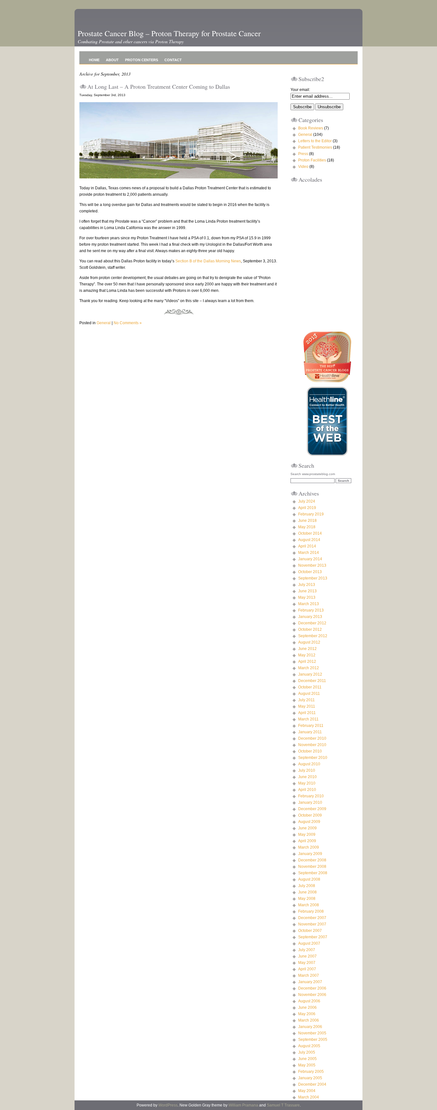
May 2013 (306, 597)
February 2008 (311, 911)
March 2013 (308, 604)
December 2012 (312, 623)
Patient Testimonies (315, 147)
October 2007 (310, 930)
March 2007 (308, 975)
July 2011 (306, 700)
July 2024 (306, 501)
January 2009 (310, 853)
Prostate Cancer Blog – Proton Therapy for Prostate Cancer (169, 33)
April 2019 (307, 508)
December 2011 (312, 680)
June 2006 (307, 1007)
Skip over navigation (95, 25)
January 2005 (310, 1078)
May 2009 (306, 834)
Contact (173, 60)
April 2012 (307, 661)
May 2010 (306, 783)
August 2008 (309, 879)
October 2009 (310, 815)
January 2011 (310, 732)
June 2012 (307, 648)
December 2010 (312, 738)
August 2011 (309, 693)
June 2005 (307, 1059)
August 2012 (309, 642)
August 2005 (309, 1046)
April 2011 (307, 713)
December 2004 (312, 1084)
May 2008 (306, 898)
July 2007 (306, 950)
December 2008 (312, 860)
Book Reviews (310, 128)
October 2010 (310, 751)
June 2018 (307, 520)
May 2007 (306, 962)
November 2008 (312, 866)
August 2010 (309, 764)
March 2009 (308, 847)
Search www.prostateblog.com (312, 474)
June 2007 (307, 956)
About (112, 60)
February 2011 (310, 725)
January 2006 (310, 1026)
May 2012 (306, 655)
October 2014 (310, 533)
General (104, 323)
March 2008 (308, 905)
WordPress (168, 1105)
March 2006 (308, 1020)
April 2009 (307, 841)
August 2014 (309, 540)
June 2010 (307, 777)
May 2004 (306, 1091)
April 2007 (307, 969)
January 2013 (310, 616)
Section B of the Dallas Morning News (208, 261)
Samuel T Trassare (283, 1105)
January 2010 (310, 802)
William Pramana (243, 1105)
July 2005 (306, 1052)
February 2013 (311, 610)
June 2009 (307, 828)
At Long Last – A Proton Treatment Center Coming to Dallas (158, 86)
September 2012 (312, 636)
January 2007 (310, 982)
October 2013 (310, 572)
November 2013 (312, 565)
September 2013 (312, 578)
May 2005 (306, 1065)
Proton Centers (141, 60)
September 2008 (312, 873)
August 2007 (309, 943)
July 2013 (306, 584)
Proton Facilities (312, 160)
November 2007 (312, 924)
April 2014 (307, 546)
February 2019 (311, 514)
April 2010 (307, 789)
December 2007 (312, 918)
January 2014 (310, 559)
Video (303, 166)
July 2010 (306, 770)
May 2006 (306, 1014)
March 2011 (308, 719)
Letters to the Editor (315, 141)
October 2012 (310, 629)
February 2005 (311, 1071)
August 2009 (309, 821)
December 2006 (312, 988)
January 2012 (310, 674)
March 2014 (308, 552)
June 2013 (307, 591)
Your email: (300, 89)
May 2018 (306, 527)
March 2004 (308, 1097)
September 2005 (312, 1039)
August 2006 (309, 1001)
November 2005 (312, 1033)
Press (303, 154)
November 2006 (312, 994)
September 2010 (312, 757)
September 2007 (312, 937)
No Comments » (128, 323)
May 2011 (306, 706)
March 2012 (308, 668)
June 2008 (307, 892)
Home (94, 60)
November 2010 (312, 745)
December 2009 (312, 809)
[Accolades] (327, 320)
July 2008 (306, 886)
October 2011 (310, 687)
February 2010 (311, 796)
